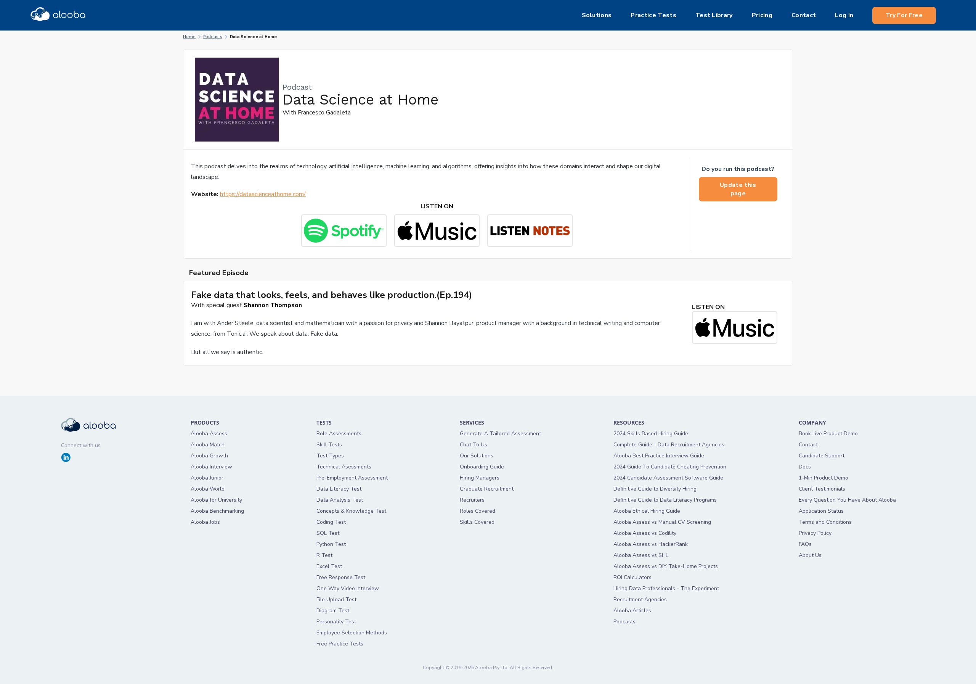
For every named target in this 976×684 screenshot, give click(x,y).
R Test (324, 555)
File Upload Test (336, 599)
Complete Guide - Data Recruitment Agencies (668, 444)
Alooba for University (216, 500)
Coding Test (331, 522)
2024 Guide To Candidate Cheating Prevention (669, 466)
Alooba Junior (207, 477)
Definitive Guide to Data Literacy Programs (665, 500)
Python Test (331, 544)
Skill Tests (329, 444)
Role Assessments (338, 433)
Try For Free (904, 15)
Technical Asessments (343, 466)
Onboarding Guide (482, 466)
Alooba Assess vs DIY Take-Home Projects (665, 566)
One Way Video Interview (347, 588)
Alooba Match (208, 444)
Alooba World (208, 488)
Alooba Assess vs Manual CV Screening (662, 522)
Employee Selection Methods (351, 632)
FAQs (805, 544)
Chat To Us (473, 444)
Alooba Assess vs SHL (640, 555)
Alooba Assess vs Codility (644, 533)
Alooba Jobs (205, 522)
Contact (808, 444)
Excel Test (329, 566)
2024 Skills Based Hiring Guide (650, 433)
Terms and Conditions (825, 522)
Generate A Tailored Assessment (500, 433)
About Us (810, 555)
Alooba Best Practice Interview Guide (658, 455)
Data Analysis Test (339, 500)
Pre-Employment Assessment (352, 477)
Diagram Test (332, 610)
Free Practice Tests (339, 643)
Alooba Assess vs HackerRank (650, 544)
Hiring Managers (479, 477)
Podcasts (212, 36)
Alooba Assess (209, 433)
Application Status (821, 511)
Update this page (738, 189)
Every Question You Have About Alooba (847, 500)
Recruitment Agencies (640, 599)
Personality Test (336, 621)
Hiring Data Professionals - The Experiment (666, 588)
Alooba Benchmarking (217, 511)
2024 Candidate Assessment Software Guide (668, 477)
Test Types (330, 455)
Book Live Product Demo (828, 433)
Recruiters (472, 500)
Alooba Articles (632, 610)
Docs (805, 466)
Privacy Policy (815, 533)
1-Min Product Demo (823, 477)
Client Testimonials (822, 488)
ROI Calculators (632, 577)
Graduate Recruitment (487, 488)
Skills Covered (477, 522)
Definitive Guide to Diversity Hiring (655, 488)
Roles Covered (477, 511)
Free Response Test (340, 577)
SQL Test (327, 533)
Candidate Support (821, 455)
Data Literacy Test (338, 488)
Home (189, 36)
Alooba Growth (209, 455)
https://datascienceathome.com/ (263, 194)
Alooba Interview (211, 466)
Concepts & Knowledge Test (351, 511)
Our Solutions (476, 455)
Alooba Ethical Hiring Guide (646, 511)
